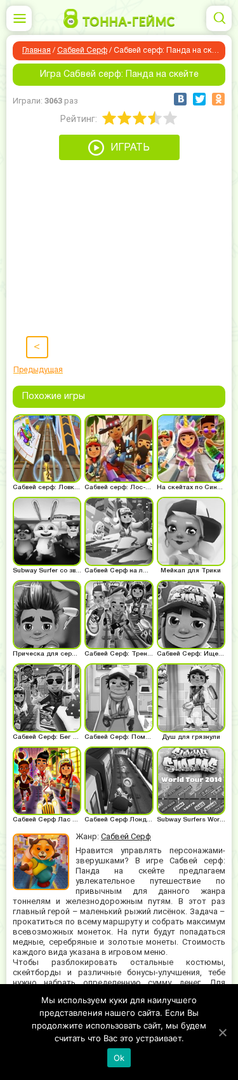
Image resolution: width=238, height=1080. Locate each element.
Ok (119, 1058)
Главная (36, 50)
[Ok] (222, 1032)
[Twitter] (199, 99)
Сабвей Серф (82, 50)
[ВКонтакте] (180, 99)
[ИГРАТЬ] (119, 156)
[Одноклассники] (218, 99)
